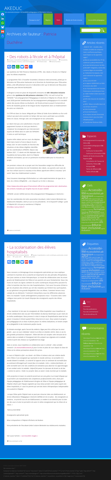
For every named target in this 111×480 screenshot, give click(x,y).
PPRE (93, 220)
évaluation (86, 230)
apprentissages (96, 199)
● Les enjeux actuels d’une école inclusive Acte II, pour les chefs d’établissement (93, 117)
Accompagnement (99, 196)
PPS (97, 220)
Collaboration (85, 204)
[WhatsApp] (2, 23)
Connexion (86, 306)
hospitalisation (41, 255)
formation (99, 209)
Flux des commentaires (90, 312)
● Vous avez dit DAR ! (90, 81)
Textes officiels (90, 172)
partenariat (60, 255)
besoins (91, 200)
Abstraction (85, 190)
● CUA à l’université (89, 109)
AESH (85, 198)
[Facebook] (2, 14)
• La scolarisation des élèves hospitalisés (31, 249)
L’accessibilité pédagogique (96, 20)
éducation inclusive (92, 226)
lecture (102, 212)
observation (90, 214)
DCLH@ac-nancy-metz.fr (15, 207)
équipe (35, 255)
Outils (58, 20)
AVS (87, 200)
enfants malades (11, 61)
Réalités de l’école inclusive (74, 20)
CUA (83, 207)
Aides (90, 199)
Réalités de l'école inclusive (49, 60)
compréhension (88, 205)
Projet (101, 220)
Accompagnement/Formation (92, 140)
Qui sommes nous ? (9, 468)
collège (92, 204)
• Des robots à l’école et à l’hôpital (36, 56)
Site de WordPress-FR (90, 314)
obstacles (97, 214)
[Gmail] (2, 31)
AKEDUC (13, 8)
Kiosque (11, 60)
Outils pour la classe (35, 60)
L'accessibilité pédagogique (21, 60)
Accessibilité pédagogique (93, 194)
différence (88, 207)
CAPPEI (88, 202)
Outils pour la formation (94, 153)
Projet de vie (85, 222)
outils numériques (51, 255)
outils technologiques (29, 61)
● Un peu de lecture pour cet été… (94, 65)
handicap (85, 212)
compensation (98, 204)
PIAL (89, 220)
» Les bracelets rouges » (29, 436)
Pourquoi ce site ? (34, 20)
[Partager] (2, 36)
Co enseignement (98, 202)
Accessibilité (63, 60)
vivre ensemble (86, 225)
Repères (48, 20)
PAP (85, 216)
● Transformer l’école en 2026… (93, 122)
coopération (98, 206)
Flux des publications (90, 309)
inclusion (19, 61)
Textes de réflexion (92, 169)
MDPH (84, 214)
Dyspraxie (90, 210)
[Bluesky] (2, 27)
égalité (103, 228)
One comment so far (15, 441)
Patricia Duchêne (55, 61)
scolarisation (94, 222)
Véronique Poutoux (89, 338)
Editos (85, 143)
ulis (101, 222)
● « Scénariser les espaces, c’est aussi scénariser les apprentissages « (93, 75)
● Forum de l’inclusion (90, 112)
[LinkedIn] (2, 18)
